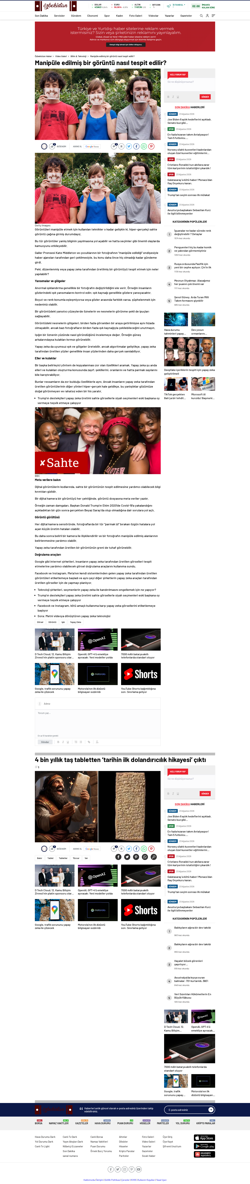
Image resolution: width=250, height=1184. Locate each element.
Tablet (50, 858)
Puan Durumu (125, 1122)
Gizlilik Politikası (112, 1180)
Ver (86, 858)
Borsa (38, 1122)
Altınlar (123, 1136)
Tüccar (76, 858)
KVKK (133, 1180)
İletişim (99, 1180)
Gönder (45, 741)
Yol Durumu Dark (44, 1141)
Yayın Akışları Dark (73, 1141)
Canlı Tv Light (42, 1146)
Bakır (39, 858)
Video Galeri (61, 56)
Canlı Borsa (96, 1136)
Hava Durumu (103, 1122)
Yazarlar (169, 15)
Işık (63, 622)
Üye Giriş (167, 1136)
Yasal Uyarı (161, 1180)
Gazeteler (186, 15)
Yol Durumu (183, 1122)
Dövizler (123, 1141)
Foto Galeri (135, 15)
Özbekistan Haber (43, 56)
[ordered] (76, 742)
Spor (107, 15)
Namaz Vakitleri (59, 1122)
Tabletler (63, 858)
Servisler (59, 15)
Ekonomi (92, 15)
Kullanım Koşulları (146, 1180)
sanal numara (70, 1155)
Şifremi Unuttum (172, 1146)
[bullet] (80, 742)
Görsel (40, 622)
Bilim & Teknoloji (78, 56)
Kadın (119, 15)
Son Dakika (41, 15)
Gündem (76, 15)
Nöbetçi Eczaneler (73, 1146)
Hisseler (145, 1122)
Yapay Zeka (75, 622)
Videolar (153, 15)
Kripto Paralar (205, 1122)
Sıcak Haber (148, 1155)
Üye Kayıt (168, 1141)
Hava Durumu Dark (45, 1136)
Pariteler (163, 1122)
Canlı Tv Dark (70, 1136)
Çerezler (125, 1180)
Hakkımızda (89, 1180)
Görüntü (52, 622)
